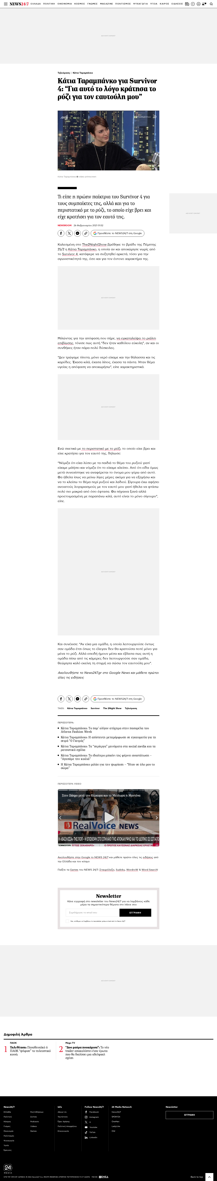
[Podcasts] (199, 4)
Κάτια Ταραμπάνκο (83, 73)
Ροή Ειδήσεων (37, 1112)
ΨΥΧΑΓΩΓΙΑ (140, 4)
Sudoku (120, 870)
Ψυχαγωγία (9, 1141)
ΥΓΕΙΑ (154, 4)
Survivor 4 (70, 254)
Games (74, 870)
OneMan (115, 1122)
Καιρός (164, 4)
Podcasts (34, 1122)
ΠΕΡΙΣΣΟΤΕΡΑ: (66, 723)
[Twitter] (69, 233)
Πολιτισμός (9, 1136)
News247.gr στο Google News (107, 672)
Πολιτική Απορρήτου (67, 1126)
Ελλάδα (7, 1112)
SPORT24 (116, 1117)
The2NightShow (94, 244)
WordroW (132, 870)
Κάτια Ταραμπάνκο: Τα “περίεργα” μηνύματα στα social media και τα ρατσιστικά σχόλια (108, 748)
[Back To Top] (209, 1177)
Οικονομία (8, 1131)
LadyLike (116, 1126)
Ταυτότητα (63, 1117)
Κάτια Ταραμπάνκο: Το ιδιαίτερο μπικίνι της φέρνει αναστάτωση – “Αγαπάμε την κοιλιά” (106, 757)
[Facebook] (61, 233)
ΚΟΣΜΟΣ (79, 4)
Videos (33, 1126)
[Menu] (6, 4)
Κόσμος (7, 1122)
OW (113, 1131)
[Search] (211, 4)
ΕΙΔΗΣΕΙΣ (177, 4)
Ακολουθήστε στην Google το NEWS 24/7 (83, 857)
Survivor (95, 708)
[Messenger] (77, 233)
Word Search (149, 870)
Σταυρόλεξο (106, 870)
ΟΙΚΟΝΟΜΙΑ (65, 4)
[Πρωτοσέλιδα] (187, 4)
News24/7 (116, 1112)
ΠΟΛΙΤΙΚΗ (49, 4)
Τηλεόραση (64, 73)
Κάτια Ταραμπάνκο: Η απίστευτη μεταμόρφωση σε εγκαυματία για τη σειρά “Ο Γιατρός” (108, 739)
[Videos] (193, 4)
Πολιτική (8, 1117)
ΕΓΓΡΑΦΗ (189, 1115)
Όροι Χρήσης (64, 1122)
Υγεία (6, 1145)
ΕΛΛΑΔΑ (36, 4)
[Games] (204, 4)
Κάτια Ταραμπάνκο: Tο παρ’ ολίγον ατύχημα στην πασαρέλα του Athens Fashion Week (105, 730)
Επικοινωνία (63, 1131)
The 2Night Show (112, 708)
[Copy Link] (85, 233)
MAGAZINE (106, 4)
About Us (62, 1112)
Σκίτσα (33, 1117)
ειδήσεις (77, 677)
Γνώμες (7, 1126)
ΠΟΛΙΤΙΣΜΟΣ (123, 4)
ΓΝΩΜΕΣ (92, 4)
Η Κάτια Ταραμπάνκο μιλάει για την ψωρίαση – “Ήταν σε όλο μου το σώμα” (108, 766)
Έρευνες (8, 1150)
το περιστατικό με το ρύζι (100, 448)
